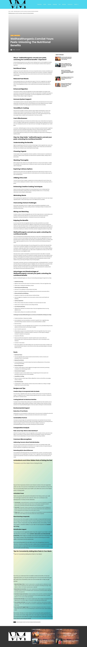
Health (12, 11)
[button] (76, 4)
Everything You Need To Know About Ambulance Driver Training (67, 78)
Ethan (14, 49)
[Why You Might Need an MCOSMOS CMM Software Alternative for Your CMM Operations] (58, 65)
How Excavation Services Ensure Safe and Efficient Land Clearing (66, 58)
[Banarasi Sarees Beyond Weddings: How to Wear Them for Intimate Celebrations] (58, 85)
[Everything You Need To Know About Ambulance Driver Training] (58, 79)
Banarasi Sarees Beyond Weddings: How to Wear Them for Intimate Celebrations (66, 85)
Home (9, 11)
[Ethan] (11, 50)
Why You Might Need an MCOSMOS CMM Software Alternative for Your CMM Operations (66, 65)
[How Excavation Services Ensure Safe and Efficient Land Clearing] (58, 59)
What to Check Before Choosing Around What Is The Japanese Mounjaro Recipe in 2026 (67, 72)
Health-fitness (17, 35)
